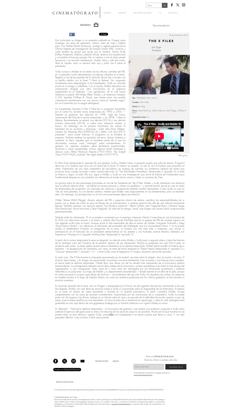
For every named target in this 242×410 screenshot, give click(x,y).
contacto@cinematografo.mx (143, 375)
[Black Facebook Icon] (172, 5)
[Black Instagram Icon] (184, 5)
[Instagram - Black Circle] (73, 361)
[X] (178, 5)
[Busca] (164, 5)
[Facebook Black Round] (55, 361)
